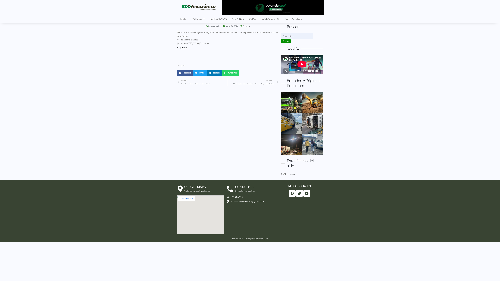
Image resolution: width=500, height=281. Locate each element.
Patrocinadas (218, 18)
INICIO (183, 18)
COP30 (252, 18)
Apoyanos (238, 18)
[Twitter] (299, 193)
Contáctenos (293, 18)
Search (286, 41)
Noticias (197, 18)
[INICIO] (291, 102)
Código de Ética (270, 18)
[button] (185, 73)
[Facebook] (292, 193)
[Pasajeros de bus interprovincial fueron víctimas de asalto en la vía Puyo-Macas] (291, 123)
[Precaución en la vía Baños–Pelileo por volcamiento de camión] (312, 123)
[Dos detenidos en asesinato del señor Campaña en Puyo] (312, 144)
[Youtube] (306, 193)
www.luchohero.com (261, 239)
